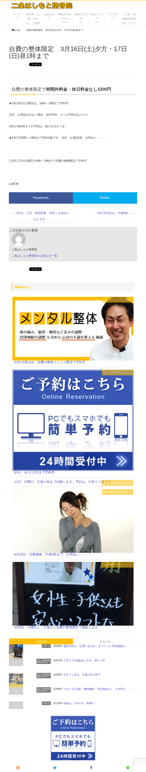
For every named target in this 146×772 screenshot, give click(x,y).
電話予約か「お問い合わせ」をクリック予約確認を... (95, 646)
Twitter (105, 197)
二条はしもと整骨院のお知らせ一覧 (34, 255)
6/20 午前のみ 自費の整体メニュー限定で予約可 (49, 362)
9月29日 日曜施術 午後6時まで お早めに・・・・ (53, 554)
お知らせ (46, 646)
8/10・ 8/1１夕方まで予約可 (34, 472)
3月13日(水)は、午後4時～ (115, 213)
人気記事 (41, 641)
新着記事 (105, 641)
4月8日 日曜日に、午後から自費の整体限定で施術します (56, 627)
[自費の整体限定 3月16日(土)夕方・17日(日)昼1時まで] (73, 328)
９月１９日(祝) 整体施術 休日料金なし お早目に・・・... (100, 688)
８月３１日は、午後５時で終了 (82, 674)
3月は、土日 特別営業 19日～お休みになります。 (41, 216)
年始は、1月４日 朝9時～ (79, 703)
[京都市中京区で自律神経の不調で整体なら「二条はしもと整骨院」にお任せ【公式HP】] (41, 5)
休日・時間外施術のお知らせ (118, 299)
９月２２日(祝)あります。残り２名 (84, 660)
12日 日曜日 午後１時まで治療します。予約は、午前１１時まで (62, 482)
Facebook (41, 197)
